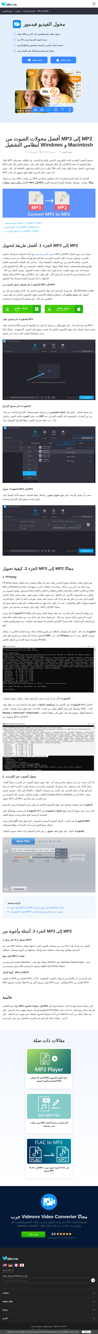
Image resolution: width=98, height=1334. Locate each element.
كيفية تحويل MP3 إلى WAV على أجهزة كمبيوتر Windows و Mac (37, 908)
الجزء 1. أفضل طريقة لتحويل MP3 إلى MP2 (23, 223)
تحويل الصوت (8, 11)
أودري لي (32, 152)
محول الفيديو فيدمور (44, 24)
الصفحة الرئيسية (29, 11)
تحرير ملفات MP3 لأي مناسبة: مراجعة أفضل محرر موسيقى (49, 1124)
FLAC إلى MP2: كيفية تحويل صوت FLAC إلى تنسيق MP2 (49, 1169)
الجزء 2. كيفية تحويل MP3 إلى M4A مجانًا (22, 227)
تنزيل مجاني (37, 60)
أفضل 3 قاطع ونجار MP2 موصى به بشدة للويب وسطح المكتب (36, 912)
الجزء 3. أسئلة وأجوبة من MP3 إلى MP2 (22, 231)
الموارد (17, 11)
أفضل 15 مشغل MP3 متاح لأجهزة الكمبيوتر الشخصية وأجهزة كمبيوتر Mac (49, 1079)
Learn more (74, 1332)
